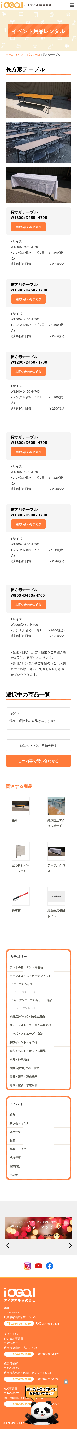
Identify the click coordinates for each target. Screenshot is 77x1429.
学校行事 (15, 1157)
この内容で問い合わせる (38, 760)
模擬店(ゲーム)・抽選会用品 (27, 1016)
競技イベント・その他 (23, 1042)
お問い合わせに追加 (28, 227)
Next (69, 1245)
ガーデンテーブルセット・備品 (32, 1000)
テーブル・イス (26, 992)
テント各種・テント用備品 (26, 967)
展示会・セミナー (21, 1123)
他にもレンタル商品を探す (38, 745)
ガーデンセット (26, 1008)
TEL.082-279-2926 (19, 1379)
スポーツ (15, 1132)
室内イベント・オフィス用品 (28, 1051)
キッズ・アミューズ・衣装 (26, 1033)
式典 (12, 1114)
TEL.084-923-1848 (19, 1354)
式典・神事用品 (19, 1059)
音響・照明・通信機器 (23, 1076)
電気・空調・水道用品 (23, 1085)
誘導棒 (16, 910)
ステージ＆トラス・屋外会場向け (30, 1025)
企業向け (15, 1166)
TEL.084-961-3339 (19, 1323)
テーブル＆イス (23, 984)
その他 (14, 1174)
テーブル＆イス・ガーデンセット (30, 976)
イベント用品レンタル (28, 54)
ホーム (10, 54)
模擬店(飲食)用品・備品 (24, 1068)
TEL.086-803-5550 (19, 1404)
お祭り (14, 1140)
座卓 (15, 820)
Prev (7, 1245)
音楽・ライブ (18, 1149)
